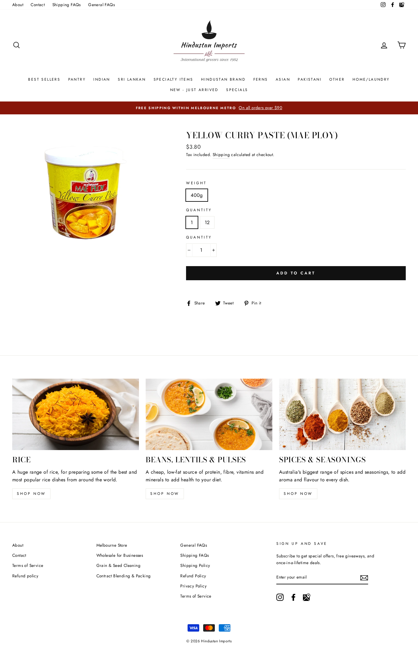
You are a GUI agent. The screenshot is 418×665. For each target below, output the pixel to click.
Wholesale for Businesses (119, 555)
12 (207, 222)
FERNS (260, 79)
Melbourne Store (111, 545)
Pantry (77, 79)
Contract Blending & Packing (123, 576)
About (17, 5)
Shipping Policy (195, 565)
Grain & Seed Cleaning (118, 565)
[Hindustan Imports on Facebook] (293, 597)
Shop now (31, 493)
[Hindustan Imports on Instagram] (280, 597)
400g (197, 195)
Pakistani (310, 79)
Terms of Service (27, 565)
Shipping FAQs (66, 5)
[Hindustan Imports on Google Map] (306, 597)
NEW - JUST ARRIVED (194, 90)
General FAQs (101, 5)
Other (337, 79)
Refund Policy (193, 576)
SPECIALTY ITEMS (173, 79)
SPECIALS (237, 90)
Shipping (221, 154)
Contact (38, 5)
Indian (101, 79)
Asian (283, 79)
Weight (196, 183)
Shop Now (164, 493)
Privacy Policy (193, 586)
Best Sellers (44, 79)
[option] (209, 108)
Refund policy (25, 576)
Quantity (199, 210)
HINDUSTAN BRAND (223, 79)
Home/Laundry (371, 79)
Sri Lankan (132, 79)
